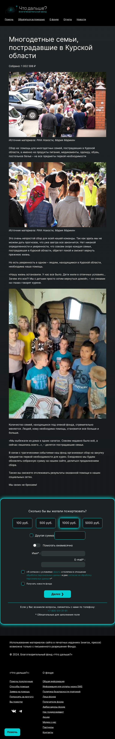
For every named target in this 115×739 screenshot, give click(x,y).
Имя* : (36, 553)
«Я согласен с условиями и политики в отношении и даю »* (59, 575)
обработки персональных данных (44, 575)
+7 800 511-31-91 (57, 610)
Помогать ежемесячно (57, 545)
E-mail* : (79, 559)
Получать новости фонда (39, 583)
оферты (57, 572)
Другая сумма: (45, 535)
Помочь (12, 732)
